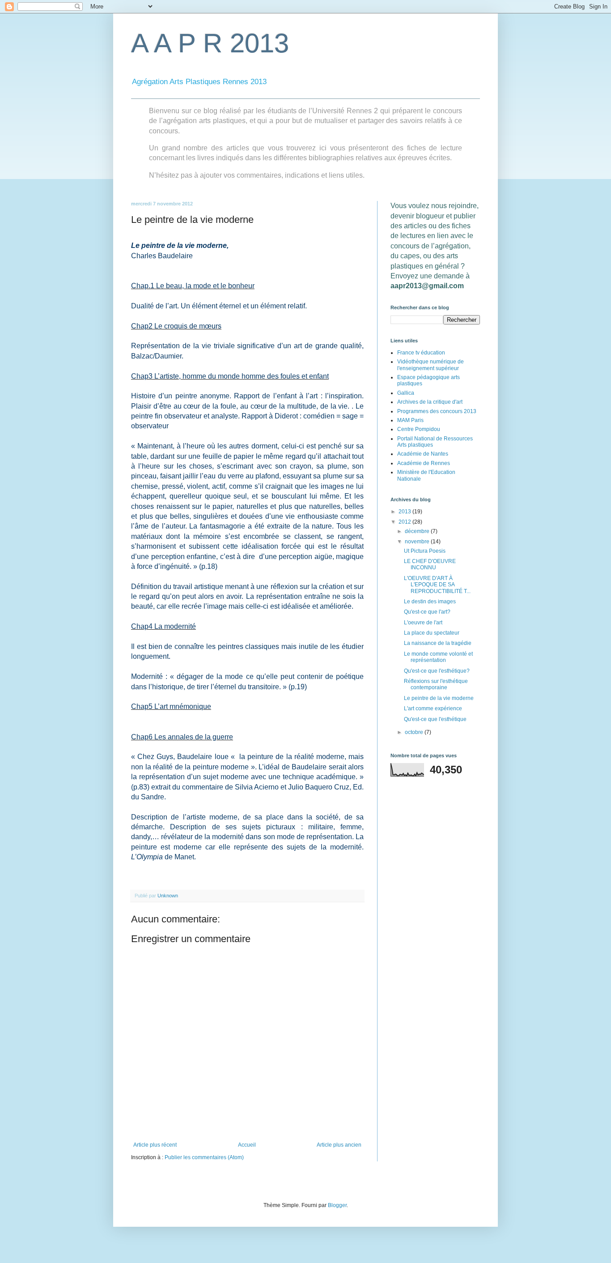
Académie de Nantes (422, 454)
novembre (418, 541)
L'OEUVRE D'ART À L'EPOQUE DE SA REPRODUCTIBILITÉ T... (437, 584)
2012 (405, 522)
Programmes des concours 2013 (436, 411)
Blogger (337, 1205)
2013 (405, 511)
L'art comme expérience (433, 708)
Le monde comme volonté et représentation (438, 657)
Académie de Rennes (423, 463)
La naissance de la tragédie (437, 643)
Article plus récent (155, 1145)
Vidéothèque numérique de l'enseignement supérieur (430, 364)
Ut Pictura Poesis (425, 551)
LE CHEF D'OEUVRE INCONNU (430, 564)
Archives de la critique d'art (429, 402)
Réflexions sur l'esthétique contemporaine (436, 684)
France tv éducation (421, 353)
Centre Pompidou (418, 429)
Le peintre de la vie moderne (439, 698)
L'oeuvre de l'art (423, 622)
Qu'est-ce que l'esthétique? (437, 671)
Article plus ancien (339, 1145)
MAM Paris (410, 420)
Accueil (247, 1145)
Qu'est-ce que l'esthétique (435, 719)
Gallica (405, 393)
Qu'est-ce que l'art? (427, 612)
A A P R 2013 (210, 43)
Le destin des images (430, 601)
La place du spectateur (431, 633)
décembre (418, 531)
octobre (414, 732)
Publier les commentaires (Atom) (204, 1157)
